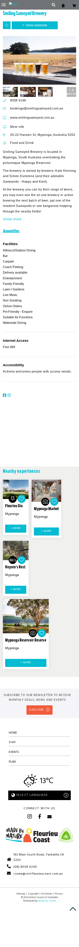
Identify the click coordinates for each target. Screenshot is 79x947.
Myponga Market (46, 508)
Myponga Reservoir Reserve (25, 640)
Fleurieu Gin (14, 506)
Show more (12, 219)
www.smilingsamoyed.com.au (32, 117)
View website (37, 25)
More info (17, 126)
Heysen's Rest (15, 567)
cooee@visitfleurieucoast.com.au (38, 873)
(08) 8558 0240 (25, 866)
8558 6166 (18, 100)
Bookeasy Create (47, 901)
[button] (7, 25)
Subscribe (36, 709)
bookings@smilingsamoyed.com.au (36, 108)
